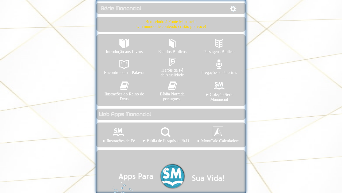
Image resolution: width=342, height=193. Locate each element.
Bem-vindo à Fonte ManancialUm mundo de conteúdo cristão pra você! (171, 24)
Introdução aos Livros (124, 46)
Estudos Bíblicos (172, 46)
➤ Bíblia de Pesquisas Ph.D (165, 135)
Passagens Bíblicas (219, 46)
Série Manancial (120, 8)
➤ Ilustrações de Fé (118, 141)
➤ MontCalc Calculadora (218, 141)
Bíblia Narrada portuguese (172, 91)
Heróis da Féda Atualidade (172, 67)
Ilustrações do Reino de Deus (124, 91)
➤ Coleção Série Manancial (219, 97)
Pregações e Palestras (219, 67)
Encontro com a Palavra (124, 67)
